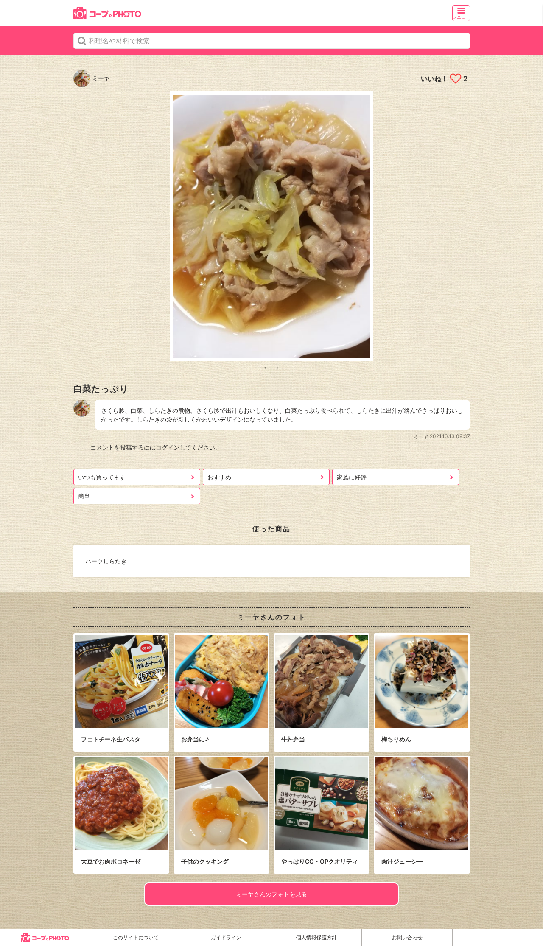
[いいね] (455, 78)
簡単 (84, 496)
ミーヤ (100, 78)
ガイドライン (226, 937)
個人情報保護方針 (316, 937)
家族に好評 (352, 477)
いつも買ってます (102, 477)
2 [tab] (278, 367)
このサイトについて (136, 937)
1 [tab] (265, 367)
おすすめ (219, 477)
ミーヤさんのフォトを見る (271, 894)
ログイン (167, 447)
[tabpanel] (272, 226)
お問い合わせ (407, 937)
